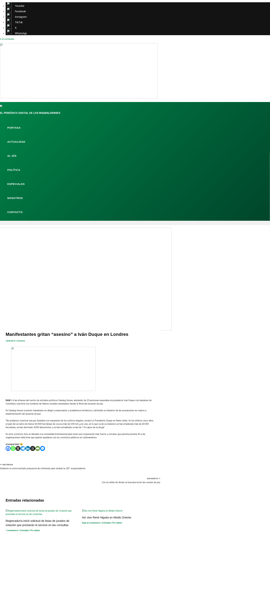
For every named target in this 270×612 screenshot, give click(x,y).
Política (13, 170)
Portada (14, 127)
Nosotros (15, 198)
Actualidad (16, 141)
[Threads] (32, 448)
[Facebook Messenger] (42, 448)
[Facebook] (8, 448)
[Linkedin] (27, 448)
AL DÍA (12, 155)
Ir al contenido (7, 39)
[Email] (37, 448)
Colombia (20, 341)
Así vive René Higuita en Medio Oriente (106, 517)
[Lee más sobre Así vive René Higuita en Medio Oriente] (102, 510)
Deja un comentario (91, 523)
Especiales (16, 184)
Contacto (15, 212)
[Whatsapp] (13, 448)
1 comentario (12, 530)
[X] (17, 448)
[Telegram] (22, 448)
